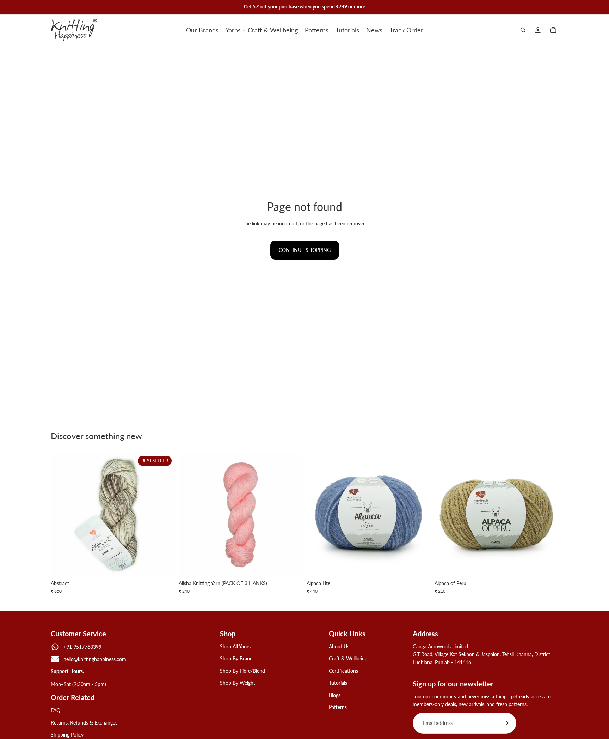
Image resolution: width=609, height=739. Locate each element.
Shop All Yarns (235, 646)
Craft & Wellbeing (348, 658)
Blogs (334, 695)
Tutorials (338, 683)
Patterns (338, 707)
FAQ (55, 710)
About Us (339, 646)
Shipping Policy (67, 735)
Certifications (343, 670)
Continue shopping (305, 250)
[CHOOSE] (163, 565)
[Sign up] (505, 723)
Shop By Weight (237, 683)
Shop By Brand (236, 658)
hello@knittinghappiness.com (94, 659)
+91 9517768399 (82, 646)
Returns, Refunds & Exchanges (84, 722)
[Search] (523, 30)
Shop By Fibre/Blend (242, 670)
